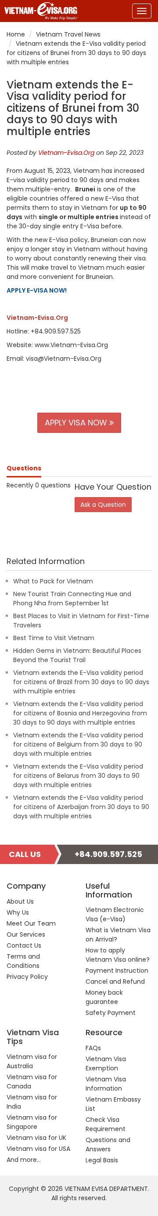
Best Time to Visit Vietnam (53, 638)
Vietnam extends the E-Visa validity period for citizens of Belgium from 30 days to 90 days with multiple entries (78, 744)
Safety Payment (111, 1012)
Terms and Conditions (23, 961)
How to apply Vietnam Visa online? (118, 955)
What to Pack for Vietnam (53, 581)
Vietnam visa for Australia (32, 1061)
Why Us (18, 912)
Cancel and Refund (115, 981)
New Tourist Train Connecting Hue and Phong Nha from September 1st (72, 599)
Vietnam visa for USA (38, 1148)
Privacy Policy (27, 976)
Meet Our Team (31, 923)
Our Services (26, 934)
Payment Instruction (117, 970)
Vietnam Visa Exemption (106, 1064)
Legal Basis (102, 1160)
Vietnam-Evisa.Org (66, 152)
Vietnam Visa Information (106, 1084)
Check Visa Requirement (106, 1124)
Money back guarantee (104, 997)
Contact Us (24, 945)
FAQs (93, 1048)
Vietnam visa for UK (36, 1137)
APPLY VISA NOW (77, 422)
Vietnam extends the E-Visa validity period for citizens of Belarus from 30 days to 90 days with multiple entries (78, 775)
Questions (24, 468)
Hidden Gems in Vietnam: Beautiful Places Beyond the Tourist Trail (77, 655)
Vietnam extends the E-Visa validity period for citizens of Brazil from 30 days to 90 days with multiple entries (81, 682)
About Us (20, 901)
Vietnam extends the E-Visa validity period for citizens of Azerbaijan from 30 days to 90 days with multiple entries (81, 806)
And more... (24, 1159)
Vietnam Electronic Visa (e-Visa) (115, 914)
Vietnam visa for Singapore (32, 1122)
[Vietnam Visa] (38, 11)
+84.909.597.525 (108, 854)
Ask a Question (103, 504)
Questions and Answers (108, 1144)
